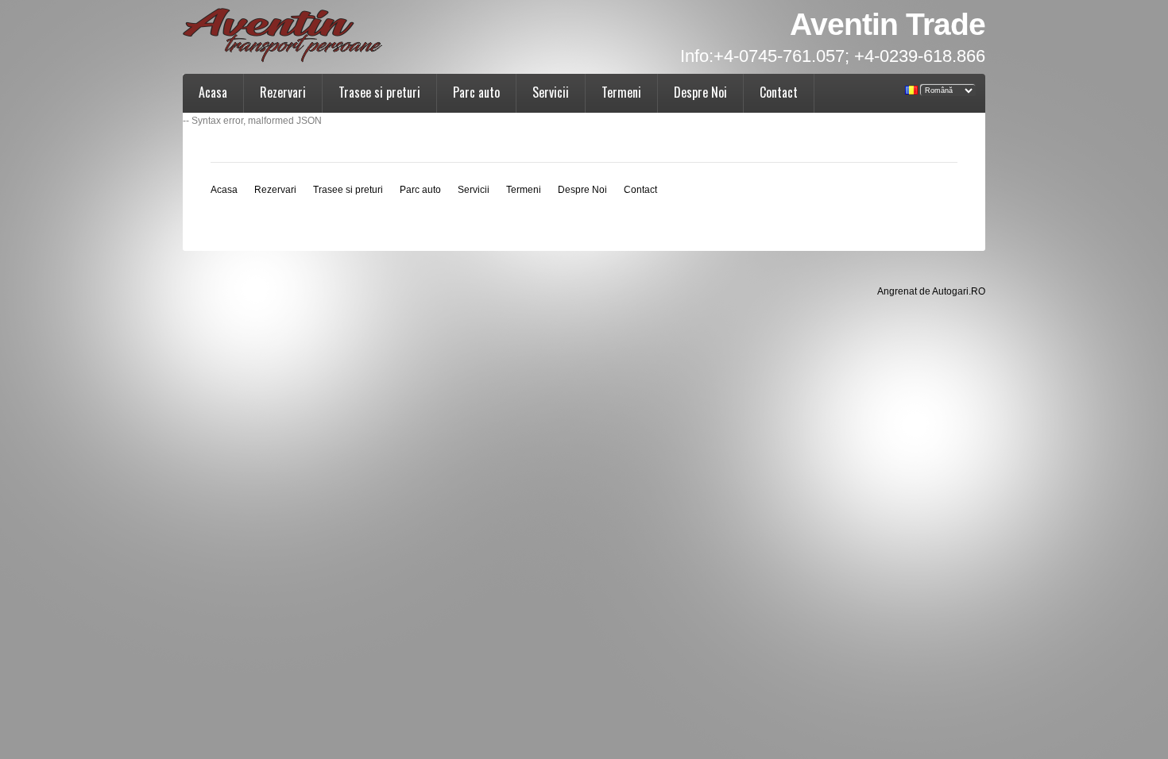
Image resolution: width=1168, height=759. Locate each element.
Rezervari (283, 92)
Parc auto (476, 92)
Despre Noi (700, 92)
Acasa (213, 92)
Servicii (550, 92)
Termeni (621, 92)
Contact (779, 92)
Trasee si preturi (379, 92)
